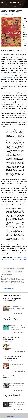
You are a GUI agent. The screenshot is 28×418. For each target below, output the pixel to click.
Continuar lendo (19, 313)
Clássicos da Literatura (8, 268)
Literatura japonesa (18, 271)
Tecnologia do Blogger (15, 416)
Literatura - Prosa (6, 271)
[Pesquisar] (26, 3)
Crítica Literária (20, 268)
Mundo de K (14, 2)
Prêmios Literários (7, 274)
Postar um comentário (8, 288)
